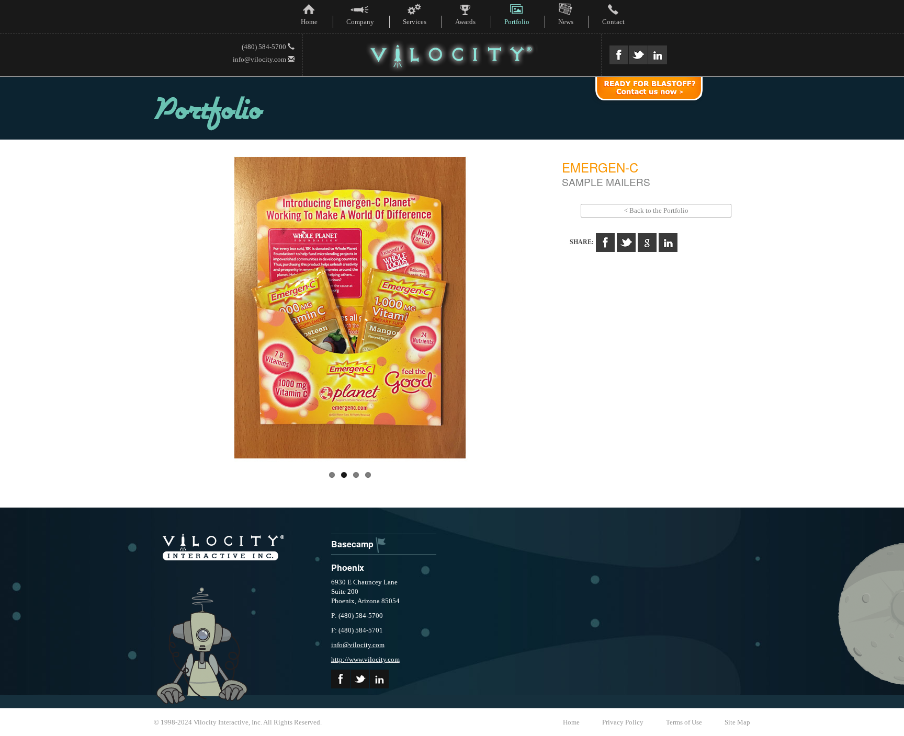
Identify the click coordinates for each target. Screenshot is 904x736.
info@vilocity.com (260, 59)
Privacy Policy (622, 722)
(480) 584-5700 (265, 47)
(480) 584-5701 (360, 630)
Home (571, 722)
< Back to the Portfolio (656, 210)
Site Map (737, 722)
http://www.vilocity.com (365, 659)
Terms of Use (684, 722)
